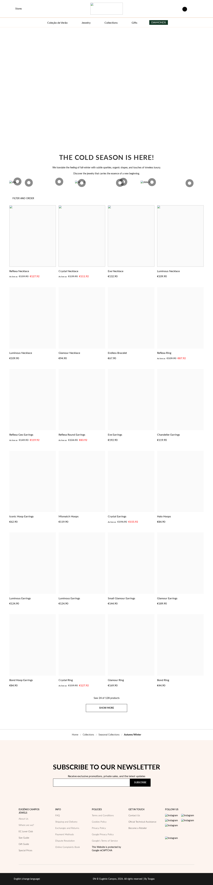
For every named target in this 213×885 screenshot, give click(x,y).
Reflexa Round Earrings (72, 434)
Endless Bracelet (117, 353)
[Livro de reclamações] (171, 838)
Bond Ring (163, 680)
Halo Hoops (164, 516)
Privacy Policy (148, 792)
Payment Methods (64, 834)
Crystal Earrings (117, 516)
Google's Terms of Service (105, 841)
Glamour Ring (116, 680)
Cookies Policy (99, 822)
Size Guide (24, 838)
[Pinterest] (171, 820)
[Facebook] (187, 815)
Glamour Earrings (167, 598)
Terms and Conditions (103, 815)
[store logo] (106, 9)
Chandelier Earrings (168, 434)
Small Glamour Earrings (121, 598)
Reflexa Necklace (19, 271)
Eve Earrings (115, 434)
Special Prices (25, 850)
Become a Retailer (137, 828)
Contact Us (134, 815)
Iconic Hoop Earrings (21, 516)
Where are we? (26, 825)
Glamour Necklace (69, 353)
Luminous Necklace (168, 271)
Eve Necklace (115, 271)
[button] (53, 271)
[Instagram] (171, 815)
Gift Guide (24, 844)
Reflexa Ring (164, 353)
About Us (23, 819)
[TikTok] (187, 820)
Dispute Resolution (65, 841)
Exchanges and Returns (67, 828)
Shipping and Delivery (66, 822)
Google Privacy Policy (103, 834)
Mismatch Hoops (69, 516)
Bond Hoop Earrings (21, 680)
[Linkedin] (171, 825)
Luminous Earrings (20, 598)
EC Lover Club (26, 831)
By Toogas (149, 879)
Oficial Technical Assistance (142, 822)
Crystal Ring (66, 680)
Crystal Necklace (68, 271)
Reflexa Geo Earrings (21, 434)
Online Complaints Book (67, 847)
